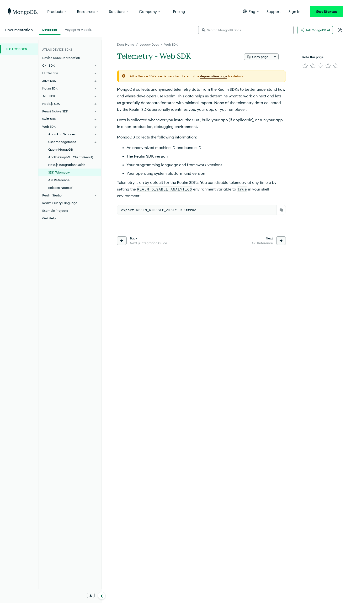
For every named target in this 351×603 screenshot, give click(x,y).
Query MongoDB (60, 149)
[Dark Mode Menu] (340, 30)
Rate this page (313, 57)
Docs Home (125, 44)
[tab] (49, 29)
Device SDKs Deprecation (61, 58)
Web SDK (171, 44)
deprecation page (213, 76)
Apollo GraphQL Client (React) (70, 157)
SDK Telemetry (59, 172)
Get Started (326, 11)
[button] (251, 11)
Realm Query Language (59, 203)
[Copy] (281, 209)
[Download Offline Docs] (91, 595)
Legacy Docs (149, 44)
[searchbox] (246, 30)
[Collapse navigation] (102, 595)
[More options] (275, 56)
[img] (305, 66)
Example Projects (55, 210)
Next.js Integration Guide (66, 165)
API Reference (59, 180)
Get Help (49, 218)
